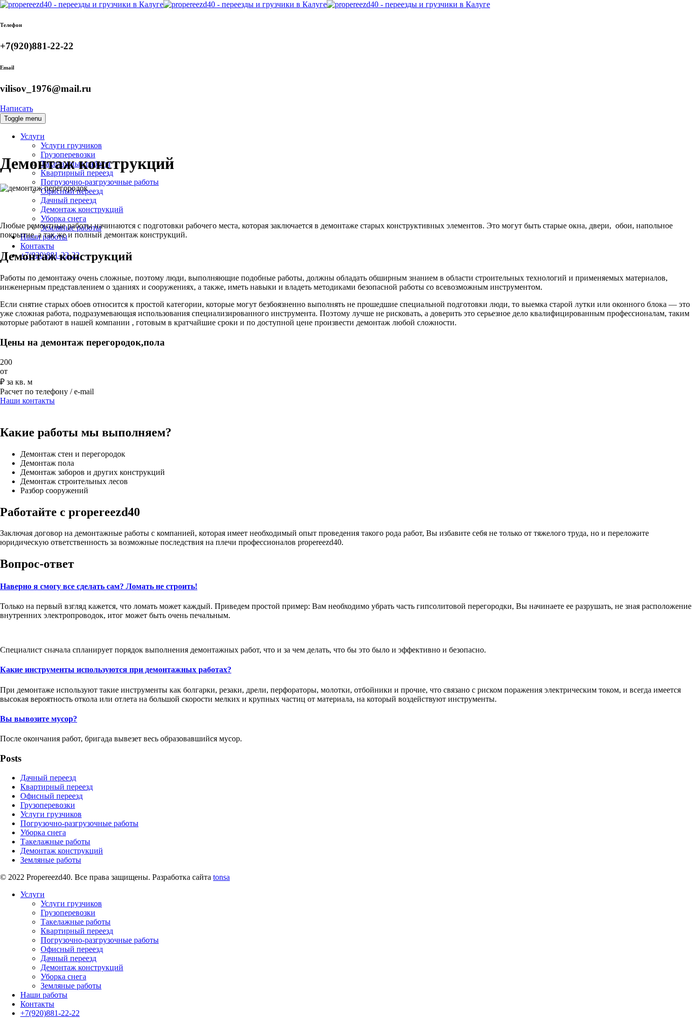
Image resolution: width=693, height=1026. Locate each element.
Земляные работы (50, 860)
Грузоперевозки (47, 805)
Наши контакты (27, 400)
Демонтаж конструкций (82, 209)
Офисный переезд (51, 796)
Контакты (37, 246)
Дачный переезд (68, 200)
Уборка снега (63, 218)
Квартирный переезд (56, 786)
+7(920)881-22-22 (50, 1013)
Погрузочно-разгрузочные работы (100, 182)
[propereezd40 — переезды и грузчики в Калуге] (245, 4)
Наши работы (43, 994)
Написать (16, 108)
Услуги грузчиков (71, 145)
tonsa (221, 877)
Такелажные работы (55, 841)
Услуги (32, 136)
